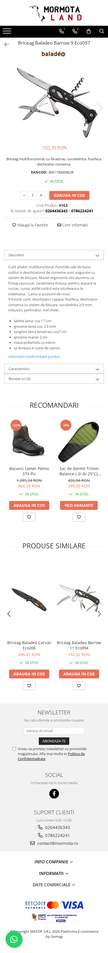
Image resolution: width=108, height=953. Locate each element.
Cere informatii (74, 225)
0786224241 (57, 835)
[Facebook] (54, 794)
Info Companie (52, 861)
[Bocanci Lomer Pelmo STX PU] (29, 441)
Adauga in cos (69, 195)
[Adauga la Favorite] (29, 517)
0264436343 (57, 827)
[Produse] (7, 33)
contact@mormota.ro (57, 843)
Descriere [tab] (16, 254)
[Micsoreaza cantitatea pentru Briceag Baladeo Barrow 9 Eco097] (24, 195)
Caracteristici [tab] (19, 368)
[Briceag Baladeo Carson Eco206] (29, 598)
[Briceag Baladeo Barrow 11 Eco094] (79, 598)
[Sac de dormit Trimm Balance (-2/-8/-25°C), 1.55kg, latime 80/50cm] (79, 441)
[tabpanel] (54, 102)
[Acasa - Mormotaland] (54, 13)
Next (99, 108)
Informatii (52, 873)
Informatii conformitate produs (34, 356)
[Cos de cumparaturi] (89, 31)
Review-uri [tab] (20, 378)
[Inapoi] (4, 44)
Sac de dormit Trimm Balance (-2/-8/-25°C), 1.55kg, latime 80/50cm (79, 471)
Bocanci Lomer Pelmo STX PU (29, 471)
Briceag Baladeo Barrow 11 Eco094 (79, 645)
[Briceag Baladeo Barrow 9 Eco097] (54, 102)
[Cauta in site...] (102, 31)
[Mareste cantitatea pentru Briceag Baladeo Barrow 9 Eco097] (41, 195)
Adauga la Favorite (32, 225)
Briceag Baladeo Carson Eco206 (29, 645)
